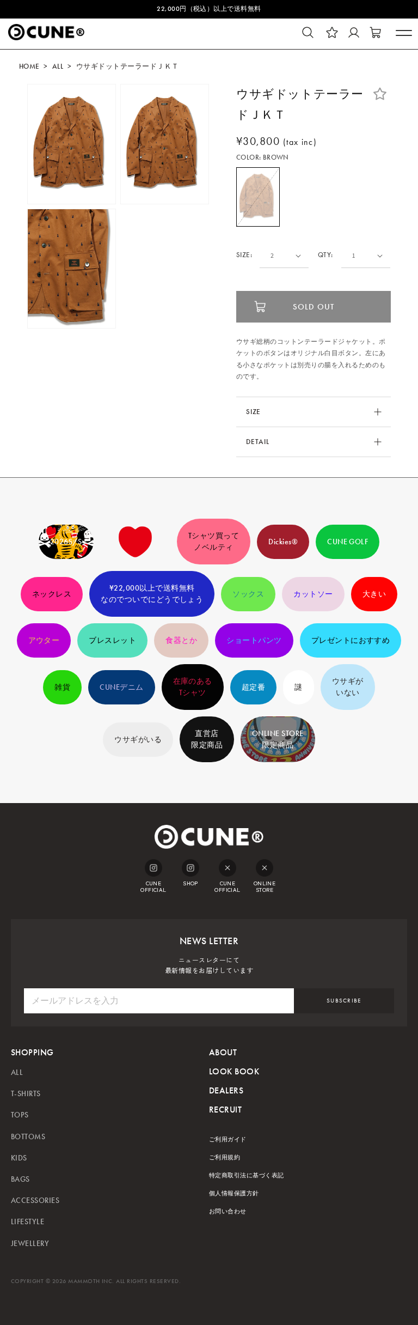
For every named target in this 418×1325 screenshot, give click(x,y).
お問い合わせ (228, 1211)
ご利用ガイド (228, 1139)
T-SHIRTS (26, 1093)
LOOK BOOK (234, 1071)
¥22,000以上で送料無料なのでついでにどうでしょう (152, 594)
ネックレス (51, 594)
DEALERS (226, 1090)
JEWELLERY (30, 1243)
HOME (29, 66)
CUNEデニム (121, 687)
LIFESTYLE (27, 1221)
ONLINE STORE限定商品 (278, 739)
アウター (44, 640)
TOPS (20, 1115)
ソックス (248, 594)
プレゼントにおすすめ (350, 640)
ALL (57, 66)
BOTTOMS (28, 1136)
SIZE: (244, 255)
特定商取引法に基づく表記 (246, 1175)
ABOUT (223, 1052)
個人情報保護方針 (234, 1193)
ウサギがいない (348, 687)
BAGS (20, 1179)
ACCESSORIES (35, 1200)
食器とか (181, 640)
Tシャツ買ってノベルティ (213, 541)
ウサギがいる (138, 739)
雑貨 (62, 687)
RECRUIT (225, 1109)
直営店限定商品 (207, 739)
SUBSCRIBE (344, 1000)
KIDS (19, 1158)
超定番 (253, 687)
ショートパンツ (253, 640)
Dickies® (283, 541)
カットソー (313, 594)
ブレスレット (112, 640)
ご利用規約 (224, 1157)
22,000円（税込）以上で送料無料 (209, 9)
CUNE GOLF (347, 541)
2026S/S (66, 541)
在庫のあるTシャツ (192, 687)
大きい (374, 594)
